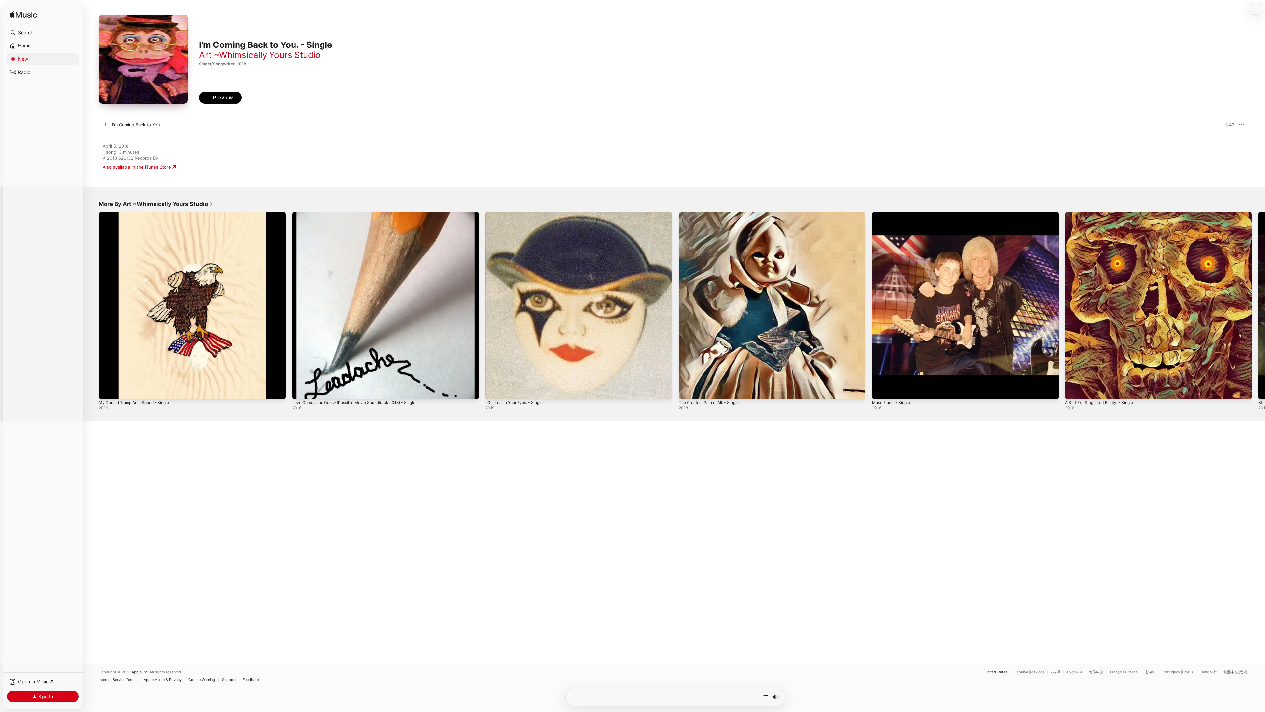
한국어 (1151, 672)
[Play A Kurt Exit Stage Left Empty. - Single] (1073, 391)
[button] (42, 32)
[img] (23, 15)
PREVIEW (1227, 125)
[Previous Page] (92, 305)
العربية (1055, 672)
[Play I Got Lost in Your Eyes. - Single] (493, 391)
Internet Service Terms (118, 680)
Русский (1074, 672)
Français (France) (1124, 672)
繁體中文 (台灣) (1236, 672)
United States (996, 672)
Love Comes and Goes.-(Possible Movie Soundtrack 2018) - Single (360, 214)
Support (229, 680)
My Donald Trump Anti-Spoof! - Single (138, 214)
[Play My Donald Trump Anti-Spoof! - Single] (107, 391)
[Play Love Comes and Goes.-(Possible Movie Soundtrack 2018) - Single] (300, 391)
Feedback (251, 680)
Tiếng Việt (1208, 672)
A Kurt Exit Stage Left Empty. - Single (1103, 214)
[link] (156, 204)
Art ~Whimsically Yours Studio (260, 55)
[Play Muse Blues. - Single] (880, 391)
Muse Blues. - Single (893, 214)
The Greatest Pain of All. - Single (712, 214)
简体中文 (1096, 672)
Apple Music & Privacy (163, 680)
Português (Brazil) (1178, 672)
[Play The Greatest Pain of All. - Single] (687, 391)
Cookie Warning (201, 680)
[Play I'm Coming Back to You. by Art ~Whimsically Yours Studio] (105, 125)
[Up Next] (765, 696)
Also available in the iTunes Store (137, 167)
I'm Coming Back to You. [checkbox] (136, 124)
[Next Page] (1258, 305)
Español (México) (1029, 672)
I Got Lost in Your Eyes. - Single (518, 214)
